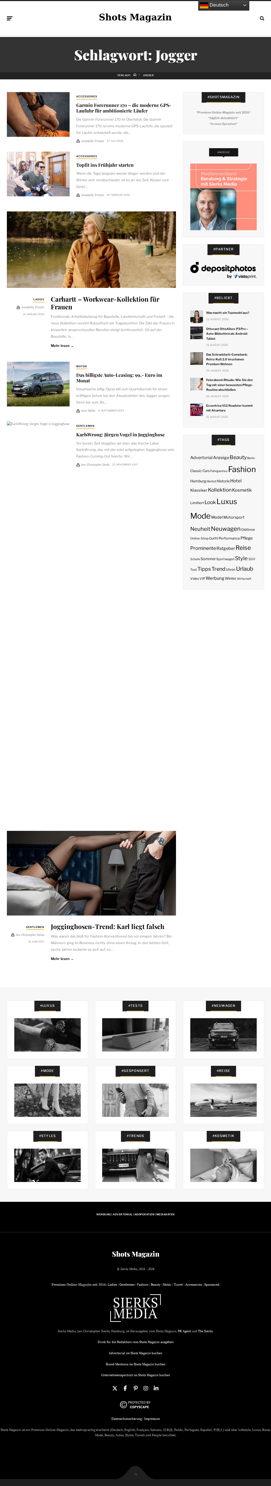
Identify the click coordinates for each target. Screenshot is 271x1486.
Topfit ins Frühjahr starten (105, 165)
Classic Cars (200, 471)
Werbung (215, 578)
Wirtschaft (244, 579)
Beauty (238, 457)
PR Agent (184, 1331)
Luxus (226, 501)
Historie (223, 481)
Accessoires (86, 96)
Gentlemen (85, 425)
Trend (218, 569)
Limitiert (197, 503)
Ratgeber (225, 548)
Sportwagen (225, 559)
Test (193, 570)
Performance (229, 538)
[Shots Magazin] (135, 17)
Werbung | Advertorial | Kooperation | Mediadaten (135, 1214)
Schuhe (195, 559)
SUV (252, 559)
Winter (230, 578)
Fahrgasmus (219, 471)
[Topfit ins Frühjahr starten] (38, 174)
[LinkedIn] (156, 1388)
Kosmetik (242, 490)
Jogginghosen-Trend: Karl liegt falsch (107, 926)
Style (241, 558)
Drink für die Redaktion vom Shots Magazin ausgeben (136, 1342)
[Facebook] (125, 1388)
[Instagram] (146, 1388)
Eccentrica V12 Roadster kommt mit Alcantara (229, 408)
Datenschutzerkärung (126, 1418)
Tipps (204, 569)
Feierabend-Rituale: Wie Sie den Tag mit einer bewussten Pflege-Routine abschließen (229, 384)
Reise (243, 547)
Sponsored (211, 1284)
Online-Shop (199, 538)
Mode (200, 515)
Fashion (242, 469)
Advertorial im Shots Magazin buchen (135, 1353)
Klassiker (198, 490)
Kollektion (220, 490)
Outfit (213, 538)
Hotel (236, 480)
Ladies (38, 299)
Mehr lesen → (62, 345)
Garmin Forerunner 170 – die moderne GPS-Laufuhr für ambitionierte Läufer (123, 108)
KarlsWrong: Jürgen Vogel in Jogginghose (120, 434)
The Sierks (205, 1331)
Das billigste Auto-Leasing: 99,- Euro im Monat (119, 377)
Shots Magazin (135, 1254)
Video (194, 579)
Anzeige (221, 457)
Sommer (208, 558)
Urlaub (244, 568)
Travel (178, 1284)
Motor (81, 366)
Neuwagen (226, 528)
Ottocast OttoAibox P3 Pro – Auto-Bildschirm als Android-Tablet (227, 333)
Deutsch (218, 5)
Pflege (247, 538)
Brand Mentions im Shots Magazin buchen (135, 1364)
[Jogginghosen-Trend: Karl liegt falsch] (91, 873)
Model (217, 517)
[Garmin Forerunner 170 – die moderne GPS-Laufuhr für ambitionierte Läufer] (38, 114)
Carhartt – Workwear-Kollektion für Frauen (105, 303)
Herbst (211, 481)
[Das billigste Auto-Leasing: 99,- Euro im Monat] (38, 384)
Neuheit (200, 529)
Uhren (230, 570)
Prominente (203, 548)
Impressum (152, 1418)
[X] (115, 1388)
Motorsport (234, 517)
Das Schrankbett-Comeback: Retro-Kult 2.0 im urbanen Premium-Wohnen (227, 359)
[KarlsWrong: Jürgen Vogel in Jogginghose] (38, 619)
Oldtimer (248, 530)
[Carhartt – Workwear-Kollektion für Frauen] (91, 249)
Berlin (251, 458)
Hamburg (198, 481)
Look (210, 502)
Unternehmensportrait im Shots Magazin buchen (135, 1375)
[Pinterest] (135, 1388)
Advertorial (201, 457)
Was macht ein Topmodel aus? (227, 313)
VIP (202, 579)
